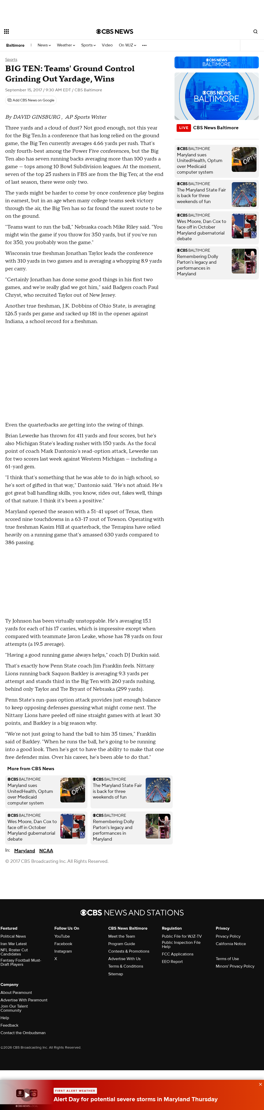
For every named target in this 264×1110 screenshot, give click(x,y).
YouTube (62, 936)
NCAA (46, 851)
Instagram (63, 951)
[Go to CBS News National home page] (114, 31)
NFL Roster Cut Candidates (14, 952)
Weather (65, 45)
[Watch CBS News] (27, 1095)
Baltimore (15, 45)
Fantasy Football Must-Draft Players (21, 962)
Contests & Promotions (128, 951)
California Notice (231, 944)
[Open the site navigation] (41, 31)
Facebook (63, 944)
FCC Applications (177, 954)
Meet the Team (121, 936)
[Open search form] (255, 31)
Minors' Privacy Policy (235, 966)
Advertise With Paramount (24, 1000)
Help (5, 1018)
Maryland (24, 851)
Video (107, 45)
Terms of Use (227, 959)
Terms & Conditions (125, 966)
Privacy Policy (228, 936)
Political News (13, 936)
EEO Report (172, 962)
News (43, 45)
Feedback (9, 1025)
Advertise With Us (124, 959)
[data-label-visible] (259, 1084)
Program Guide (121, 944)
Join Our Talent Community (14, 1008)
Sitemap (115, 974)
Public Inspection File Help (181, 944)
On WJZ (126, 45)
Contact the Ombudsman (23, 1033)
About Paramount (16, 993)
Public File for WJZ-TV (182, 936)
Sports (87, 45)
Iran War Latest (14, 944)
